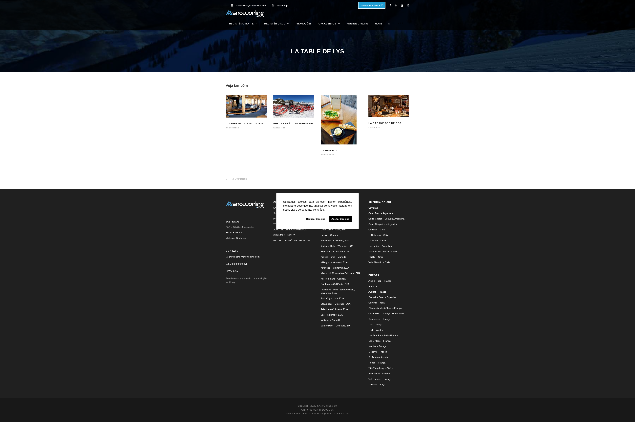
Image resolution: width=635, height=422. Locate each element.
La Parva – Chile (377, 240)
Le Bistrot (341, 123)
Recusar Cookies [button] (315, 219)
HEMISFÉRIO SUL (274, 23)
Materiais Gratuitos (357, 23)
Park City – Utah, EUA (332, 298)
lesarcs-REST (232, 127)
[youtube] (402, 5)
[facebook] (390, 5)
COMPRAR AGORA (371, 5)
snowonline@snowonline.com (251, 5)
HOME (378, 23)
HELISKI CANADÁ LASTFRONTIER (292, 240)
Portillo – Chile (375, 257)
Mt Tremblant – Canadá (333, 278)
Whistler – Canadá (330, 320)
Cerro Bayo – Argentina (380, 213)
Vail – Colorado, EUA (332, 314)
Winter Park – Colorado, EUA (336, 325)
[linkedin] (396, 5)
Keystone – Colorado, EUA (335, 251)
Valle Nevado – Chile (379, 262)
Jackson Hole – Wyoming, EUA (337, 246)
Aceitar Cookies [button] (340, 219)
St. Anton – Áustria (378, 357)
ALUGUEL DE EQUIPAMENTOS (290, 229)
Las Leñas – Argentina (380, 246)
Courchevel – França (379, 319)
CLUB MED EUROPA (284, 235)
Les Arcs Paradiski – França (383, 335)
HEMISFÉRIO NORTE (241, 23)
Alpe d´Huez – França (379, 281)
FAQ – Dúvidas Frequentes (240, 227)
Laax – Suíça (375, 324)
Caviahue (373, 207)
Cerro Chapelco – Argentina (383, 224)
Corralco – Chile (376, 229)
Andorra (372, 286)
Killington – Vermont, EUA (334, 262)
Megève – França (377, 351)
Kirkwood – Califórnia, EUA (335, 267)
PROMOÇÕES (304, 23)
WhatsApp (282, 5)
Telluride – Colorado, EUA (334, 309)
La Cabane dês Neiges (384, 123)
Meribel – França (377, 346)
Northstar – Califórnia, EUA (335, 284)
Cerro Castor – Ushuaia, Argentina (386, 218)
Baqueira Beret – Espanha (382, 297)
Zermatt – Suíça (376, 384)
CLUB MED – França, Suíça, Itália (386, 313)
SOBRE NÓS (232, 221)
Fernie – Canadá (330, 235)
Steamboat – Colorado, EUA (335, 303)
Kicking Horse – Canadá (333, 257)
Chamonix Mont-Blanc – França (385, 308)
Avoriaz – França (377, 291)
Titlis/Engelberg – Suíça (380, 368)
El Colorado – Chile (378, 235)
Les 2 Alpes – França (379, 341)
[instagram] (408, 5)
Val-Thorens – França (379, 379)
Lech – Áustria (375, 330)
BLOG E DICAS (234, 232)
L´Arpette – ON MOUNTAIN (245, 123)
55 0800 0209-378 (238, 264)
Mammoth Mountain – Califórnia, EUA (340, 273)
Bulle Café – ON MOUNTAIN (293, 123)
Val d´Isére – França (379, 373)
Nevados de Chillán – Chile (382, 251)
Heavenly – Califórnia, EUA (335, 240)
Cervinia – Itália (376, 302)
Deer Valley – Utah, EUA (333, 229)
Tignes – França (376, 362)
